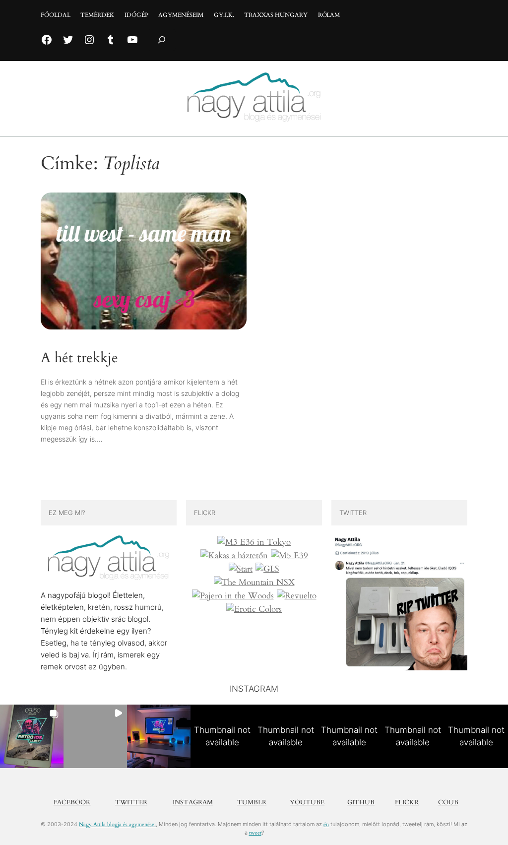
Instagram (193, 802)
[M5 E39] (289, 555)
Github (361, 802)
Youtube (307, 802)
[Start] (241, 569)
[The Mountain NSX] (254, 582)
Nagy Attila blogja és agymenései (117, 824)
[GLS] (267, 569)
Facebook (72, 802)
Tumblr (251, 802)
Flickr (407, 802)
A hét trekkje (79, 358)
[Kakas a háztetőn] (234, 555)
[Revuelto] (297, 595)
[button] (32, 736)
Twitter (131, 802)
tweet (255, 833)
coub (448, 802)
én (326, 824)
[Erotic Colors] (254, 609)
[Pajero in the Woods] (233, 595)
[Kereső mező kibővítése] (162, 40)
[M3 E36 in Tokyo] (254, 542)
